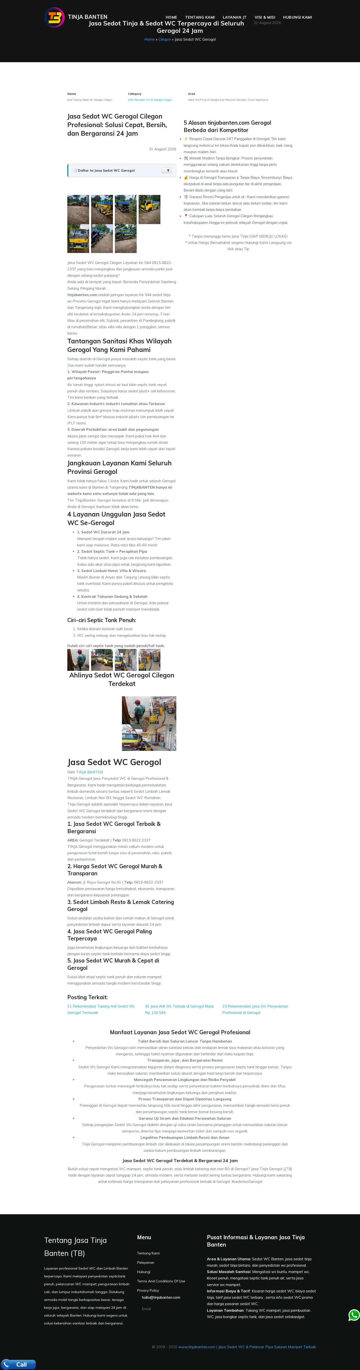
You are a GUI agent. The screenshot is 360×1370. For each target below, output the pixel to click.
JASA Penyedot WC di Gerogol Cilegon (150, 99)
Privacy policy (148, 1290)
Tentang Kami (200, 17)
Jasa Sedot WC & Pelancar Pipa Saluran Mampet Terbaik (267, 1347)
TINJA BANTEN (89, 772)
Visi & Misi (265, 17)
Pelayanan (145, 1262)
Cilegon (164, 39)
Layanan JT (235, 17)
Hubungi (143, 1272)
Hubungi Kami (297, 17)
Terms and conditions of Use (161, 1281)
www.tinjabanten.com (196, 1347)
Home (171, 17)
